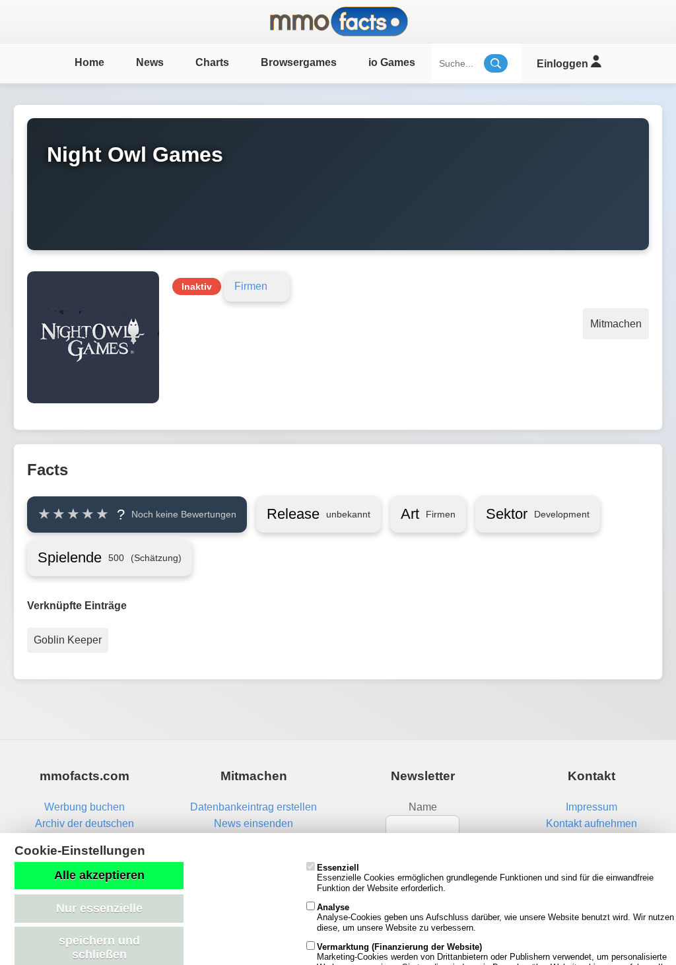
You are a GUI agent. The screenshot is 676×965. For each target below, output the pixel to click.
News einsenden (253, 823)
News (150, 62)
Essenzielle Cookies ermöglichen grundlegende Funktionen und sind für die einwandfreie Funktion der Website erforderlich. (485, 878)
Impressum (591, 807)
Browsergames (299, 62)
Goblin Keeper (68, 640)
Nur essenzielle (99, 908)
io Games (391, 62)
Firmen (250, 286)
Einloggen (564, 63)
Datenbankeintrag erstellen (253, 807)
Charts (212, 62)
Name (423, 807)
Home (89, 62)
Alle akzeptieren (99, 875)
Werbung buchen (84, 807)
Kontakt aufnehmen (591, 823)
